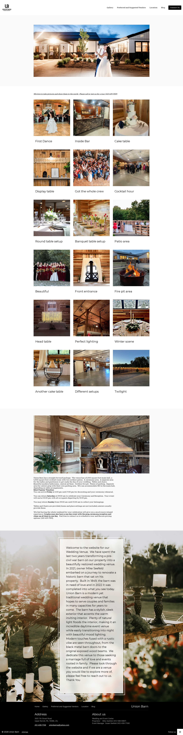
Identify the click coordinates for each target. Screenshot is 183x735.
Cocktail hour (124, 191)
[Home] (7, 8)
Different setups (87, 391)
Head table (43, 341)
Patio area (122, 241)
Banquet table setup (90, 241)
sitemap (25, 732)
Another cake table (49, 391)
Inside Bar (82, 141)
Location (153, 8)
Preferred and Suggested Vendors (131, 8)
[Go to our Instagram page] (180, 732)
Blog (163, 8)
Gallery (110, 8)
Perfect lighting (86, 341)
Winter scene (124, 341)
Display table (44, 191)
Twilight (121, 391)
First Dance (43, 141)
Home (100, 8)
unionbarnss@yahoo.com (59, 725)
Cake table (122, 141)
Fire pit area (123, 291)
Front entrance (86, 291)
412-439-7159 (40, 725)
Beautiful (42, 291)
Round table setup (49, 241)
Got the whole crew (89, 191)
